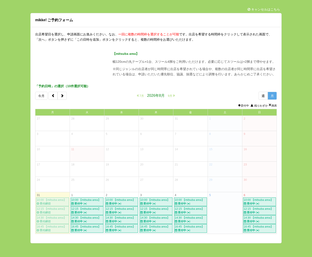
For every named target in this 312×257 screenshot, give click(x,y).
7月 (141, 95)
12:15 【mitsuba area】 (86, 210)
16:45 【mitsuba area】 (86, 228)
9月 (170, 95)
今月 (41, 96)
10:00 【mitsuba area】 (86, 201)
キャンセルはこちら (265, 9)
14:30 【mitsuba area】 (86, 219)
